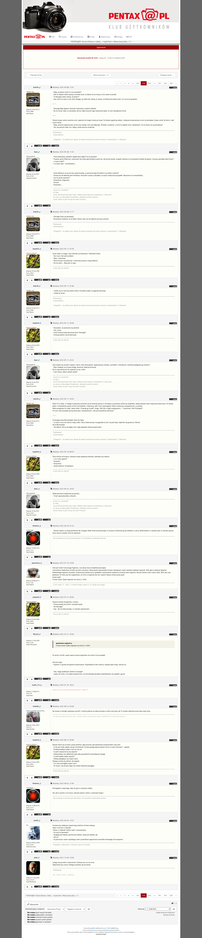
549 (149, 83)
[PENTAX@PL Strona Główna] (101, 16)
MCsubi (36, 634)
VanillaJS (116, 930)
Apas (36, 152)
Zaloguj (119, 36)
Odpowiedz (33, 904)
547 (137, 83)
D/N (130, 36)
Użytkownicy (77, 36)
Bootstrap (109, 930)
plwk (36, 857)
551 (159, 83)
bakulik (35, 87)
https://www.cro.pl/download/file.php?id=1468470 (70, 690)
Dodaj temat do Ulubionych (165, 912)
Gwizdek (36, 706)
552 (165, 83)
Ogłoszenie (101, 47)
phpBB (93, 928)
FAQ (53, 36)
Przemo (104, 928)
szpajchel (36, 249)
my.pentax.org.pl (101, 934)
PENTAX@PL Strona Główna (82, 41)
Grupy (92, 36)
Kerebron (36, 526)
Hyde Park (107, 41)
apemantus (36, 563)
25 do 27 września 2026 (116, 58)
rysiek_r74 (36, 685)
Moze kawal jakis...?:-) (122, 41)
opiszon (95, 930)
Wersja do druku (169, 915)
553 (171, 83)
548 (143, 83)
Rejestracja (105, 36)
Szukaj (63, 36)
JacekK (36, 820)
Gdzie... (99, 41)
